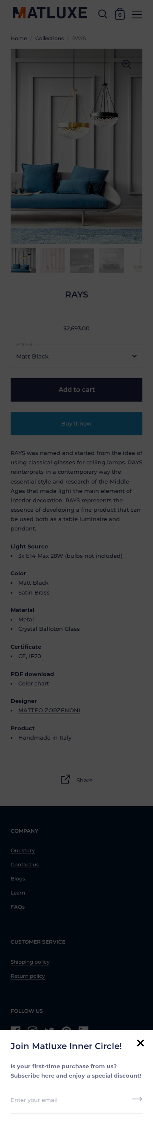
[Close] (140, 1043)
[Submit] (137, 1102)
